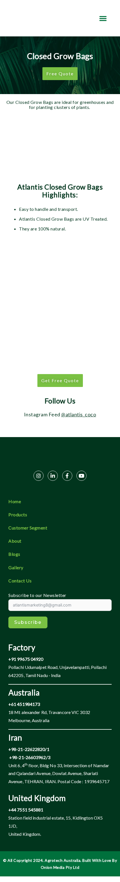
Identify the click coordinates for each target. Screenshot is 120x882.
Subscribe (28, 622)
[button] (103, 18)
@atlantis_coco (78, 414)
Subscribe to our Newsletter (37, 595)
